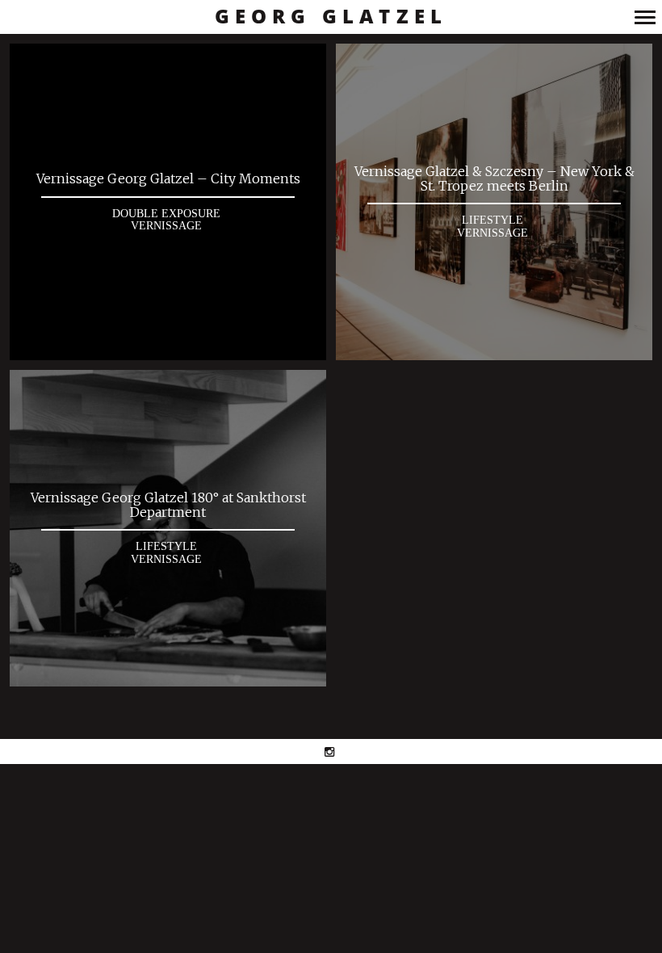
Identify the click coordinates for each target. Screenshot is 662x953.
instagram (337, 751)
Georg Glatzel (331, 16)
